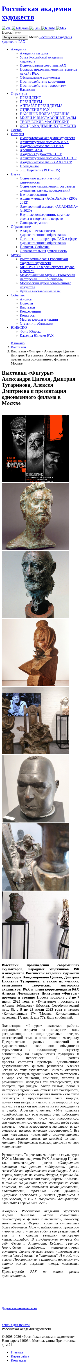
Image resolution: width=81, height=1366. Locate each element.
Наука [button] (15, 174)
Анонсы (26, 299)
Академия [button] (18, 49)
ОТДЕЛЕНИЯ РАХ (35, 110)
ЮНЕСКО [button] (19, 327)
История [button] (17, 134)
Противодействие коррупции (42, 81)
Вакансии (27, 89)
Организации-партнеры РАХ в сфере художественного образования (48, 241)
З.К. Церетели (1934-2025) (40, 170)
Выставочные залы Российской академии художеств (44, 261)
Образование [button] (21, 227)
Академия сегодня (34, 53)
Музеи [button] (16, 255)
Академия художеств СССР (41, 154)
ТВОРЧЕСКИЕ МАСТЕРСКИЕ (44, 122)
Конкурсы (27, 315)
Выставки (27, 307)
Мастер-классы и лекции (39, 319)
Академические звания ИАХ (42, 146)
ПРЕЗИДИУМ (31, 102)
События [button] (18, 295)
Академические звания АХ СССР (46, 162)
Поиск (7, 32)
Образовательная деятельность (43, 251)
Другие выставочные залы (40, 291)
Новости (26, 303)
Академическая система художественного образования (43, 233)
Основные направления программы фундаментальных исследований (47, 188)
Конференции (30, 311)
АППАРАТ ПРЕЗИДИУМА (41, 106)
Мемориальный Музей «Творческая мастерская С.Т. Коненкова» (47, 277)
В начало (18, 343)
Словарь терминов (34, 222)
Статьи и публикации (36, 323)
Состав (16, 130)
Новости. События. (35, 247)
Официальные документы (40, 77)
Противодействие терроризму (43, 85)
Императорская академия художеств (47, 138)
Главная (17, 1352)
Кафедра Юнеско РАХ (37, 335)
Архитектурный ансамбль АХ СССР (48, 158)
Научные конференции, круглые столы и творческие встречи (45, 216)
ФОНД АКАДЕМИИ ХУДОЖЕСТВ (48, 126)
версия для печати (16, 1325)
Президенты (29, 166)
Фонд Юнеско (30, 331)
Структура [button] (19, 93)
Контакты (18, 1360)
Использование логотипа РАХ (43, 65)
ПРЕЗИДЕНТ (30, 97)
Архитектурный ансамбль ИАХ (44, 142)
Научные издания (33, 194)
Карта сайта (20, 1356)
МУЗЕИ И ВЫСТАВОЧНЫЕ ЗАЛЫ (48, 118)
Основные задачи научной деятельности (40, 180)
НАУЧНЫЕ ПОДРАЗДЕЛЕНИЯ (45, 114)
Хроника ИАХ (31, 150)
